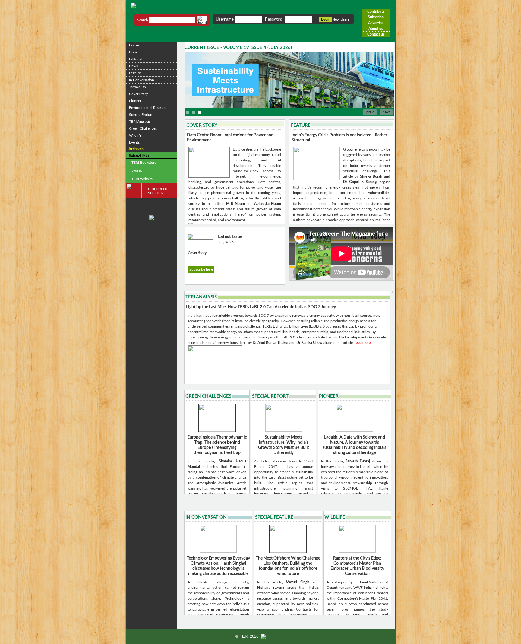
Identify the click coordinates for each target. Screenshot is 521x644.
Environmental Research (148, 107)
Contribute (375, 11)
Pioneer (135, 101)
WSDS (136, 171)
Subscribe (376, 17)
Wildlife (135, 135)
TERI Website (142, 179)
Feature (135, 73)
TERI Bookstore (143, 162)
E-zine (134, 45)
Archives (136, 149)
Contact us (375, 34)
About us (375, 28)
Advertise (375, 23)
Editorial (135, 59)
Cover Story (138, 94)
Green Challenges (143, 128)
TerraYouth (137, 87)
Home (134, 52)
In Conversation (141, 80)
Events (134, 142)
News (133, 66)
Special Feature (141, 114)
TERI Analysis (139, 121)
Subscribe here (201, 269)
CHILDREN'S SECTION (158, 191)
